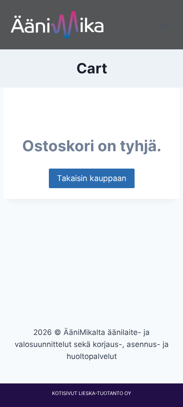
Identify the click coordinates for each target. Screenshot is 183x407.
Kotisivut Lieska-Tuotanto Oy (91, 393)
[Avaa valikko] (164, 25)
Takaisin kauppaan (92, 178)
